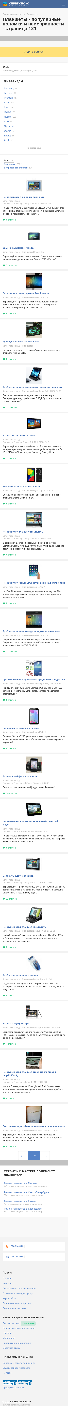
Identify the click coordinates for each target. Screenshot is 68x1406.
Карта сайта (9, 1298)
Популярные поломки (14, 1308)
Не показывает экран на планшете (23, 197)
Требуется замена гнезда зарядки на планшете (31, 631)
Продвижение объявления (17, 1343)
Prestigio (10, 97)
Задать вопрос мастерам (16, 1368)
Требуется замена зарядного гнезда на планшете (33, 387)
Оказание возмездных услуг (18, 1293)
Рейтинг (7, 1333)
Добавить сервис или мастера (19, 1328)
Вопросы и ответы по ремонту (19, 1363)
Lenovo (10, 93)
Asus (9, 102)
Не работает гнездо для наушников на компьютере (34, 582)
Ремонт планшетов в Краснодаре (23, 1208)
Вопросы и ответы (12, 14)
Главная (7, 1278)
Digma (9, 112)
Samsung (11, 88)
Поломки (7, 1372)
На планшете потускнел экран (21, 728)
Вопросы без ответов (18, 167)
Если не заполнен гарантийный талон (26, 293)
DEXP (9, 130)
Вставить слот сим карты (18, 875)
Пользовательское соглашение (19, 1288)
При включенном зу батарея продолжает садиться (34, 679)
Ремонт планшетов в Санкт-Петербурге (26, 1192)
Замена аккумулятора (16, 1023)
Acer (8, 121)
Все (9, 160)
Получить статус (11, 1323)
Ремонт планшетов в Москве (20, 1183)
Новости (7, 1283)
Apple (8, 140)
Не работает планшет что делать (23, 531)
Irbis (8, 107)
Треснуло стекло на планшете (21, 341)
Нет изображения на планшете (21, 486)
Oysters (10, 126)
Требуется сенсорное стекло (20, 975)
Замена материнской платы (19, 435)
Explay (9, 135)
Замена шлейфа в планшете (20, 776)
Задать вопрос (34, 52)
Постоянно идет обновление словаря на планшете (34, 1126)
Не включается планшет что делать (24, 926)
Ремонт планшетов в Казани (20, 1201)
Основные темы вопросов (17, 1303)
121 (34, 1155)
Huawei (10, 116)
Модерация (9, 1338)
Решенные (13, 164)
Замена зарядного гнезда (18, 247)
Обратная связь (11, 1348)
